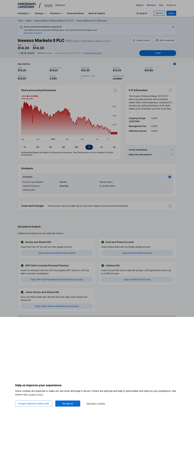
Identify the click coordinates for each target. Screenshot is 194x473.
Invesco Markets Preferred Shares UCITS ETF (54, 20)
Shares (29, 20)
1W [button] (37, 147)
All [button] (114, 147)
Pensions (55, 13)
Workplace (60, 5)
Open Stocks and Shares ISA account (56, 253)
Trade (158, 53)
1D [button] (25, 147)
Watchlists (151, 5)
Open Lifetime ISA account (137, 279)
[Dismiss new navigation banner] (173, 27)
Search (143, 13)
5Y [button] (101, 147)
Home (20, 20)
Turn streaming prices (92, 53)
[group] (69, 147)
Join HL (159, 13)
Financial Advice (75, 13)
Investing (22, 13)
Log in (171, 13)
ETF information (138, 90)
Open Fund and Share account (137, 253)
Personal (48, 5)
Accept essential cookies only (33, 403)
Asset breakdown (138, 149)
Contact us (171, 5)
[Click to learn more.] (174, 64)
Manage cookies (96, 403)
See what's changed (33, 33)
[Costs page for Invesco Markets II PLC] (97, 206)
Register (140, 5)
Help (161, 5)
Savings (39, 13)
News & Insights (97, 13)
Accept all (68, 403)
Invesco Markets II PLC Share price (91, 20)
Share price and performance (38, 90)
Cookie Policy (35, 394)
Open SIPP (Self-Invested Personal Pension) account (56, 279)
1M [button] (50, 147)
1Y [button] (89, 147)
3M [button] (63, 147)
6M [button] (76, 147)
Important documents (140, 154)
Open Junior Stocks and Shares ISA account (57, 306)
